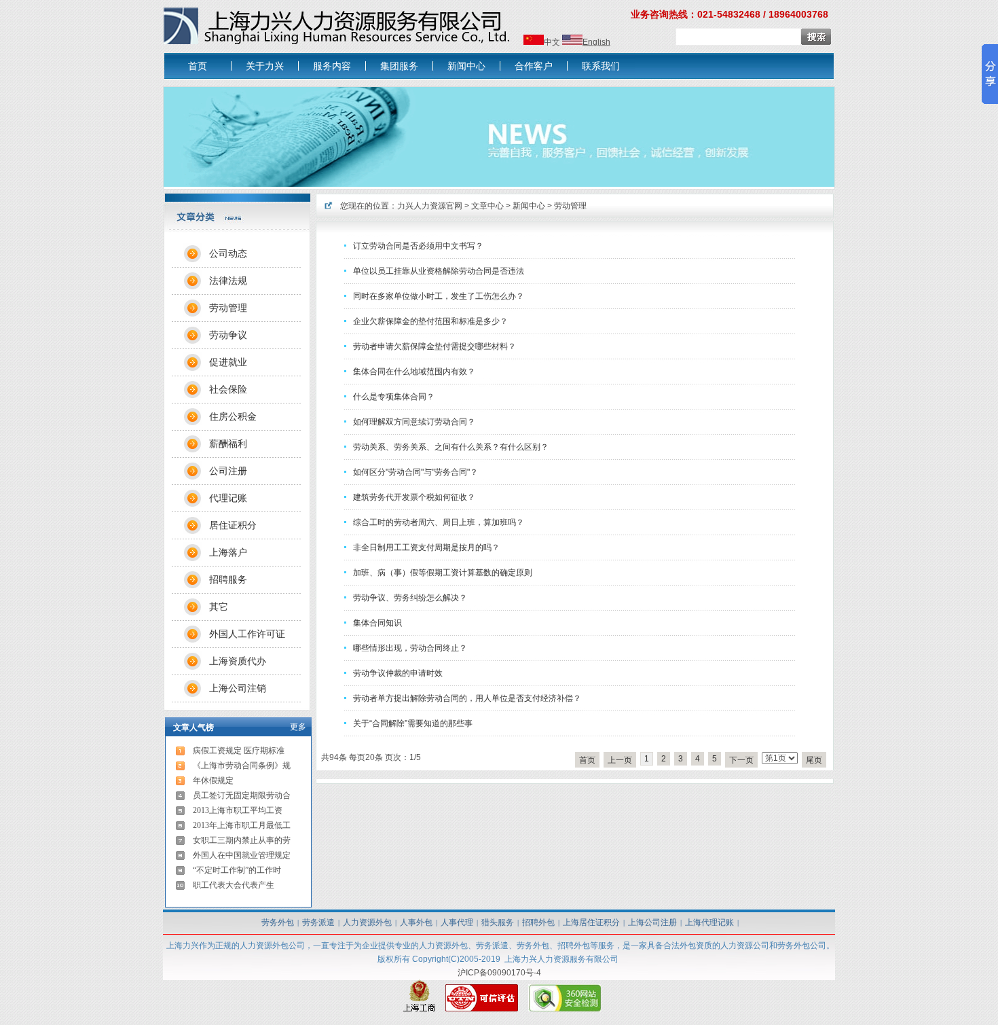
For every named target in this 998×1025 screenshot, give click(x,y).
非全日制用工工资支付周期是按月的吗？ (426, 547)
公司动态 (228, 253)
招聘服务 (228, 579)
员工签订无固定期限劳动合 (242, 795)
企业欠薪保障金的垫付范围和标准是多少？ (430, 321)
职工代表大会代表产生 (233, 885)
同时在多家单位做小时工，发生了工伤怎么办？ (438, 296)
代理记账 (228, 497)
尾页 (814, 760)
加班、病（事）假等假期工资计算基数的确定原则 (442, 572)
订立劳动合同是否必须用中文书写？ (418, 246)
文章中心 (487, 206)
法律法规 (228, 280)
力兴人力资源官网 (429, 206)
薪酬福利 (228, 443)
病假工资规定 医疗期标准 (238, 750)
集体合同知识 (377, 623)
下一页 (741, 760)
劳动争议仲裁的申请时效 (398, 673)
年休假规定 (213, 780)
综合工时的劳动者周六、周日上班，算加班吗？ (438, 522)
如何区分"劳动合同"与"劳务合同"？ (415, 472)
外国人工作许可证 (247, 633)
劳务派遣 (318, 922)
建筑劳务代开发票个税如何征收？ (414, 497)
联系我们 (601, 65)
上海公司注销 (237, 688)
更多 (298, 727)
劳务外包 (277, 922)
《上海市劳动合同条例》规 (242, 765)
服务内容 (332, 65)
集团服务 (399, 65)
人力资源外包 (367, 922)
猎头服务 (497, 922)
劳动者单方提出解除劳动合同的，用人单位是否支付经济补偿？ (467, 698)
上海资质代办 (237, 660)
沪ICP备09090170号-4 (499, 972)
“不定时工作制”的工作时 (237, 870)
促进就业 (228, 362)
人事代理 (457, 922)
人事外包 (416, 922)
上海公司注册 (652, 922)
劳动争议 (228, 334)
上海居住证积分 (591, 922)
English (596, 42)
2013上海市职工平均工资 (237, 810)
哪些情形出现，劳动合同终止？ (410, 648)
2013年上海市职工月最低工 (242, 825)
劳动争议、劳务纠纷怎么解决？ (410, 598)
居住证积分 (233, 525)
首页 (197, 65)
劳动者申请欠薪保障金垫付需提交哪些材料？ (434, 346)
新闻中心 (466, 65)
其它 (218, 606)
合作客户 (534, 65)
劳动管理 (570, 206)
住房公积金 (233, 416)
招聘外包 (538, 922)
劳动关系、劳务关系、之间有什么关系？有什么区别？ (451, 447)
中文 (552, 42)
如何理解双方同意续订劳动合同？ (414, 422)
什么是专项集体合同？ (394, 396)
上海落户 (228, 552)
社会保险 (228, 389)
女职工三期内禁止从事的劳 (242, 840)
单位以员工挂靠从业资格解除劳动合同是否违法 (438, 271)
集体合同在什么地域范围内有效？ (414, 371)
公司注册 (228, 470)
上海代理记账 (709, 922)
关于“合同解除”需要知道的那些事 (413, 723)
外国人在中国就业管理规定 (242, 855)
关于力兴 (265, 65)
